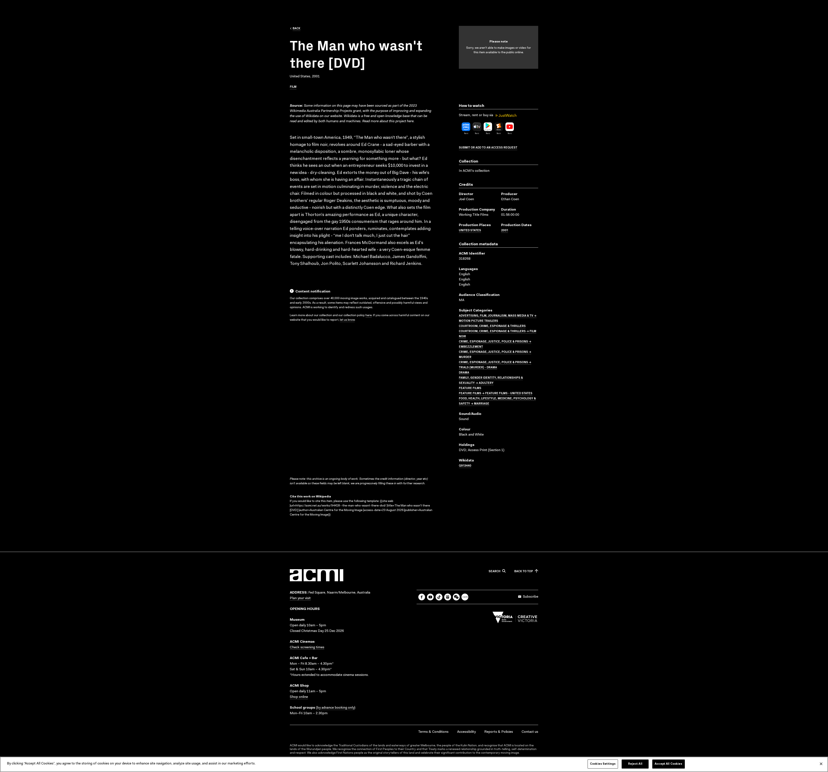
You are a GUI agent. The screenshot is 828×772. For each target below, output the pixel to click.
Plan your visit (300, 598)
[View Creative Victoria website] (514, 618)
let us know (347, 320)
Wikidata (350, 116)
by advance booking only (335, 707)
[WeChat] (456, 597)
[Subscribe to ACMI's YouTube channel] (430, 597)
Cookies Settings (603, 764)
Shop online (299, 697)
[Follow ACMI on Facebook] (421, 597)
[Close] (821, 764)
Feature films (470, 388)
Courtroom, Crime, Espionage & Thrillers (492, 325)
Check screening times (307, 647)
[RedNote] (464, 597)
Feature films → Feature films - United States (495, 393)
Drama (464, 372)
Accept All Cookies (668, 764)
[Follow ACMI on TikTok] (439, 597)
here (410, 121)
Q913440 (465, 465)
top (523, 571)
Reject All (635, 764)
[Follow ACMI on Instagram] (447, 597)
